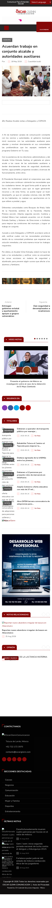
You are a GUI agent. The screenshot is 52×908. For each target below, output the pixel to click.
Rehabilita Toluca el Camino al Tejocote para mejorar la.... (31, 444)
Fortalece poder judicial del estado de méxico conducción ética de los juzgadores (30, 861)
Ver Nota (37, 436)
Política (7, 489)
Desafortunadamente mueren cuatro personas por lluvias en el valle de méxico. (32, 832)
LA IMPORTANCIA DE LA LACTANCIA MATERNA (24, 657)
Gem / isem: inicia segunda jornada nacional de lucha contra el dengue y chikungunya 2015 (32, 846)
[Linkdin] (14, 760)
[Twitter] (9, 760)
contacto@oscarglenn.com (18, 752)
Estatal (7, 503)
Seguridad (8, 431)
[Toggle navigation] (6, 28)
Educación (8, 460)
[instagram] (24, 760)
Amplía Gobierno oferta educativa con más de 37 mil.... (32, 488)
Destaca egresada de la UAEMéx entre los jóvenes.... (31, 459)
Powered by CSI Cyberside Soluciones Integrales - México (26, 888)
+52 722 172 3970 (14, 746)
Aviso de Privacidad (41, 884)
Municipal (7, 40)
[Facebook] (4, 760)
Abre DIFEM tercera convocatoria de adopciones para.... (33, 502)
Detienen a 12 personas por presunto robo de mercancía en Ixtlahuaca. (31, 475)
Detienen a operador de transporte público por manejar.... (33, 430)
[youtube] (19, 760)
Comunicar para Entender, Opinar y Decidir (22, 3)
